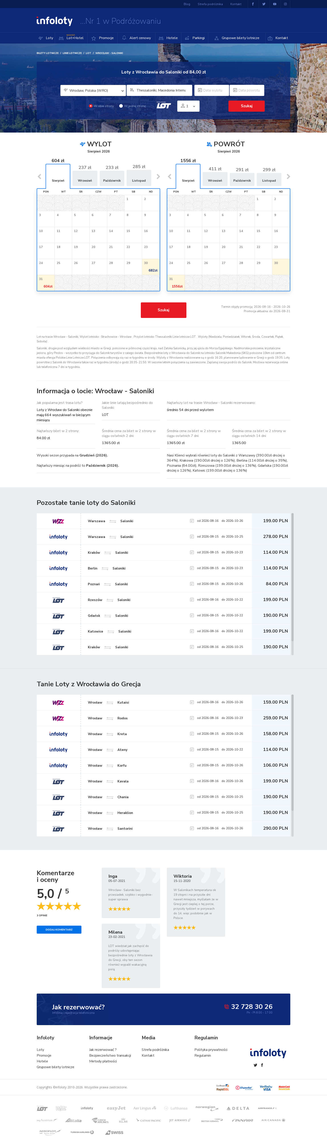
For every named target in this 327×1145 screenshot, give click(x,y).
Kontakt (281, 38)
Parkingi (198, 38)
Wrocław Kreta (107, 734)
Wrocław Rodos (108, 718)
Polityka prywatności (210, 1049)
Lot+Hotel (75, 37)
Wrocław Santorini (110, 828)
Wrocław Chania (108, 797)
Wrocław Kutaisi (108, 702)
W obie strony (104, 106)
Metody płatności (103, 1061)
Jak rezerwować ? (103, 1049)
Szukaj (163, 310)
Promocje (106, 38)
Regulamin (202, 1055)
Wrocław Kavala (108, 781)
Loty (49, 38)
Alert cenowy (140, 38)
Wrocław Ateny (107, 750)
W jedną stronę (135, 106)
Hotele (172, 38)
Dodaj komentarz (59, 929)
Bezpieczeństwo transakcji (110, 1055)
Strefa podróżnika (210, 4)
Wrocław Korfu (107, 765)
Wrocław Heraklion (110, 813)
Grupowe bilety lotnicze (240, 38)
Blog (187, 4)
